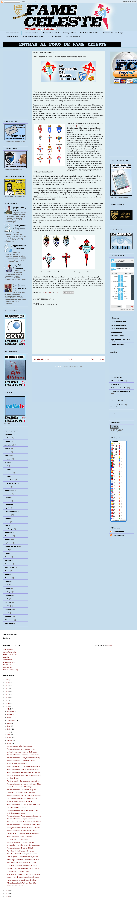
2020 (7, 694)
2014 (7, 890)
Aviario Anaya (7, 667)
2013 (7, 893)
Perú (6, 585)
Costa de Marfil (10, 483)
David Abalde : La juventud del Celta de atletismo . (23, 833)
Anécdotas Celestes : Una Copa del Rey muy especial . (24, 795)
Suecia (7, 613)
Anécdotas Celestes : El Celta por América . (21, 842)
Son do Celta (7, 660)
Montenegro (9, 567)
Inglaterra (8, 543)
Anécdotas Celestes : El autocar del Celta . (20, 848)
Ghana (7, 522)
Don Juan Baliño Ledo (80, 126)
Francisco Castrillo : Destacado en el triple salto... (23, 781)
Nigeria (7, 574)
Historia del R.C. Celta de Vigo (113, 33)
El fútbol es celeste (9, 662)
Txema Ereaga (48, 292)
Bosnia (7, 452)
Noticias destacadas (118, 388)
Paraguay (8, 581)
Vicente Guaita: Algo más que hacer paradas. (19, 227)
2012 (7, 896)
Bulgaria (7, 459)
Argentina (8, 445)
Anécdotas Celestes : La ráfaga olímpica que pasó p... (24, 758)
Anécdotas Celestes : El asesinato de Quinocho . (22, 830)
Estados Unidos (10, 511)
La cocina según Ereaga (11, 670)
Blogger (109, 645)
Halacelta (6, 657)
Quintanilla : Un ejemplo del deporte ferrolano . (22, 865)
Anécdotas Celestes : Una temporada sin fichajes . (23, 810)
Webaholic (114, 407)
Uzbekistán (8, 620)
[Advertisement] (68, 385)
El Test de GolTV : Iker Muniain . (17, 763)
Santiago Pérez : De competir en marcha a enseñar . (24, 827)
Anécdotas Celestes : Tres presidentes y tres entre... (24, 816)
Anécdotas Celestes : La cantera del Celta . (21, 749)
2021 (7, 691)
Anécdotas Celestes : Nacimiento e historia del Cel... (24, 755)
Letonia (7, 560)
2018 (7, 700)
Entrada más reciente (42, 359)
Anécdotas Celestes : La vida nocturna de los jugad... (24, 766)
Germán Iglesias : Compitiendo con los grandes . (23, 857)
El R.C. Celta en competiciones (33, 36)
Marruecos (8, 564)
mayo (9, 732)
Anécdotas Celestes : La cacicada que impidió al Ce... (24, 784)
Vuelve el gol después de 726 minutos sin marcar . (23, 859)
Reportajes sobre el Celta (120, 391)
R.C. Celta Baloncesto (73, 36)
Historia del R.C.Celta (10, 654)
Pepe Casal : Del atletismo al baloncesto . (20, 851)
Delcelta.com (7, 665)
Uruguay (7, 616)
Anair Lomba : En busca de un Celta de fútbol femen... (24, 822)
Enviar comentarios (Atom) (73, 366)
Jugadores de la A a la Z (51, 33)
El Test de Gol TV (116, 381)
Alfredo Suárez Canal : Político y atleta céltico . (22, 883)
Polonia (7, 588)
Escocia (7, 501)
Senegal (7, 602)
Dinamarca (8, 490)
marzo (9, 738)
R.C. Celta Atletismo (54, 36)
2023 (7, 686)
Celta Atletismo (8, 649)
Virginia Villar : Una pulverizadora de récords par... (23, 845)
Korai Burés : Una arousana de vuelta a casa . (21, 862)
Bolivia (7, 448)
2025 (7, 680)
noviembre (11, 714)
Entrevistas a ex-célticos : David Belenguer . (21, 793)
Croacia (7, 487)
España (7, 508)
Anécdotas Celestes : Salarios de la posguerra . (22, 790)
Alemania (8, 434)
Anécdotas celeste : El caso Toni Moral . (20, 836)
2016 (7, 706)
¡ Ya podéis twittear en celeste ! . (17, 807)
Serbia (7, 606)
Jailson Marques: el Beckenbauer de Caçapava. (19, 247)
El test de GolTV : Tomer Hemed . (18, 839)
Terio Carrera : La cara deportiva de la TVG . (19, 287)
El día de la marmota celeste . (16, 813)
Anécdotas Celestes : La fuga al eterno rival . (21, 819)
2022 (7, 688)
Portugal (8, 592)
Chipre (7, 469)
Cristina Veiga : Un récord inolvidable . (19, 746)
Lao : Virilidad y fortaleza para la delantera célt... (22, 798)
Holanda (8, 532)
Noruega (7, 578)
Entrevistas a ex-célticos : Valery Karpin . (20, 787)
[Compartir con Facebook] (70, 292)
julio (8, 726)
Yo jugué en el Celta (9, 652)
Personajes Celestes (69, 33)
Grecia (7, 525)
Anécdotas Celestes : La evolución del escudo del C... (24, 825)
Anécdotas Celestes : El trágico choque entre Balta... (24, 804)
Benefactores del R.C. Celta (89, 33)
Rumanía (8, 595)
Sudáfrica (8, 609)
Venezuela (8, 623)
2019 (7, 697)
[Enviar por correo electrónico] (64, 292)
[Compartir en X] (68, 292)
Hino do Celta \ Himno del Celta (120, 340)
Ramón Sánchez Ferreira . (15, 886)
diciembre (10, 711)
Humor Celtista (116, 332)
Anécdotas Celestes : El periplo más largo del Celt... (23, 769)
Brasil (6, 455)
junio (9, 729)
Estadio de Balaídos (12, 36)
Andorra (7, 438)
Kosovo (7, 557)
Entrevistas (114, 384)
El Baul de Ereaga (117, 335)
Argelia (7, 441)
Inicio (70, 359)
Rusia (6, 599)
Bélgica (7, 462)
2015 (7, 709)
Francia (7, 515)
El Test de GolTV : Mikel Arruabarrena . (20, 801)
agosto (9, 723)
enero (9, 743)
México (7, 571)
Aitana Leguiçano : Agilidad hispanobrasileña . (22, 880)
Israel (6, 550)
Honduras (8, 536)
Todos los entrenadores (31, 33)
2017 (7, 703)
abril (9, 735)
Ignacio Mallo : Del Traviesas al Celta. (19, 209)
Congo (7, 476)
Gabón (7, 518)
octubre (10, 717)
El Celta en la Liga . (13, 778)
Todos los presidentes (12, 33)
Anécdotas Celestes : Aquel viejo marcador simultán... (24, 772)
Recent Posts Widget (119, 405)
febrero (10, 741)
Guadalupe (8, 529)
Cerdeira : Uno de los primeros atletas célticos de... (23, 877)
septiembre (11, 720)
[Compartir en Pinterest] (72, 292)
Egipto (7, 497)
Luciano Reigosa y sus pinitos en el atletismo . (22, 752)
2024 (7, 683)
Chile (6, 466)
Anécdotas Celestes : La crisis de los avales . (21, 760)
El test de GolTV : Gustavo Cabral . (18, 871)
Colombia (8, 473)
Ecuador (7, 494)
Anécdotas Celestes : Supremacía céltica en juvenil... (24, 775)
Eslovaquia (8, 504)
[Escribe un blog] (66, 292)
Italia (6, 553)
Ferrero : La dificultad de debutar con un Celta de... (23, 868)
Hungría (7, 539)
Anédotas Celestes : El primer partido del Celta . (22, 854)
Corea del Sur (9, 480)
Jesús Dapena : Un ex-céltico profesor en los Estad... (24, 874)
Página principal (117, 344)
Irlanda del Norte (11, 546)
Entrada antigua (97, 359)
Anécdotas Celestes (118, 321)
